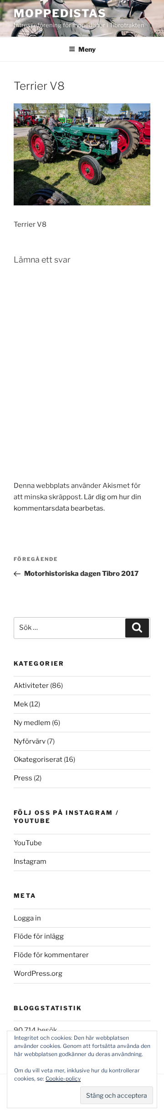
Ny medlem (32, 723)
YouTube (28, 843)
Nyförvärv (30, 741)
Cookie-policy (63, 1078)
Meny (87, 49)
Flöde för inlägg (39, 936)
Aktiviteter (31, 686)
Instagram (30, 861)
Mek (21, 704)
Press (23, 778)
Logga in (27, 918)
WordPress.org (38, 973)
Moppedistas (60, 13)
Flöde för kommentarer (51, 955)
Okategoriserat (38, 759)
